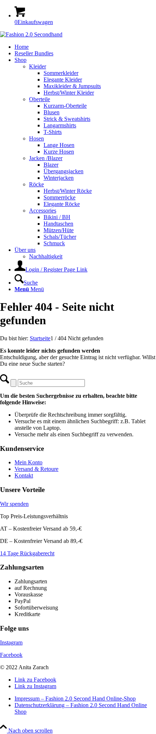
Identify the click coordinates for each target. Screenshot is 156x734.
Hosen (36, 138)
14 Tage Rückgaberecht (27, 553)
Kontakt (24, 475)
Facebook (11, 655)
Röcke (36, 184)
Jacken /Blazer (45, 158)
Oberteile (39, 99)
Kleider (37, 66)
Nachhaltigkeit (45, 256)
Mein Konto (28, 462)
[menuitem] (85, 47)
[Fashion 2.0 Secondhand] (31, 34)
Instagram (11, 642)
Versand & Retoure (36, 469)
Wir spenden (14, 504)
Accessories (42, 210)
